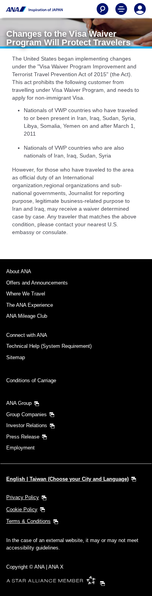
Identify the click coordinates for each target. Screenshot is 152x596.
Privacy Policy (22, 497)
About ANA (18, 271)
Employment (20, 448)
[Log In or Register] (140, 9)
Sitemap (15, 357)
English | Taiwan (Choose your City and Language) (67, 479)
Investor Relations (26, 425)
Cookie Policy (21, 509)
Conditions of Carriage (31, 380)
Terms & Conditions (28, 521)
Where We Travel (25, 294)
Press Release (22, 437)
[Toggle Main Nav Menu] (121, 9)
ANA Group (19, 403)
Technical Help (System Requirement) (49, 346)
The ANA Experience (29, 305)
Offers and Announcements (37, 283)
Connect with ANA (26, 335)
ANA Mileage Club (26, 316)
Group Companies (26, 414)
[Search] (102, 9)
